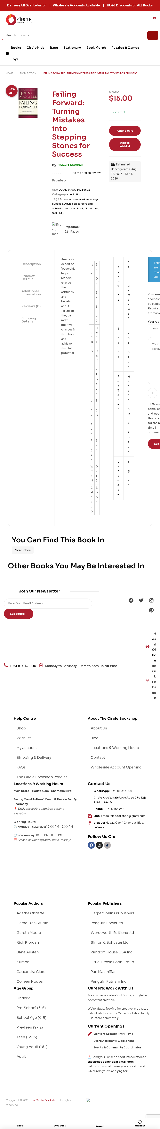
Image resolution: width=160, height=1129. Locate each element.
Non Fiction (28, 73)
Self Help (58, 213)
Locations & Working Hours (115, 748)
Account (60, 1125)
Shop (20, 1125)
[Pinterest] (151, 610)
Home (9, 73)
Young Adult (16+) (32, 1047)
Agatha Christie (30, 913)
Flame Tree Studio (32, 923)
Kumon (23, 962)
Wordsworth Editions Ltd (112, 933)
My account (27, 748)
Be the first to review (86, 173)
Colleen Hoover (30, 981)
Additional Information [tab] (31, 292)
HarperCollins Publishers (112, 913)
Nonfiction (92, 208)
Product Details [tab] (28, 277)
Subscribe (17, 614)
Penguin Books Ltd (107, 923)
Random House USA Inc (111, 952)
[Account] (60, 1122)
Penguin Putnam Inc (108, 981)
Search (152, 35)
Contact (98, 757)
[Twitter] (141, 600)
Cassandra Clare (31, 972)
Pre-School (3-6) (31, 1008)
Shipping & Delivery (34, 757)
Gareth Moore (29, 933)
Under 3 (23, 998)
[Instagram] (151, 600)
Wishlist (139, 1125)
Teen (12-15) (27, 1037)
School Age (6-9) (31, 1017)
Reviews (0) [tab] (31, 306)
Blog (95, 738)
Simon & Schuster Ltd (110, 942)
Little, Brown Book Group (112, 962)
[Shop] (20, 1122)
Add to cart (125, 130)
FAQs (21, 767)
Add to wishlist (124, 144)
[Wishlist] (140, 1122)
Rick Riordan (28, 942)
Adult (21, 1056)
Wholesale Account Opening (116, 767)
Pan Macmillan (104, 972)
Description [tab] (31, 264)
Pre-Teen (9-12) (30, 1027)
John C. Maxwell (71, 165)
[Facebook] (131, 600)
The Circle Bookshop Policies (42, 777)
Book (80, 208)
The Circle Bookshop (44, 1100)
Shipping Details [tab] (28, 319)
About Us (99, 728)
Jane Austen (28, 952)
